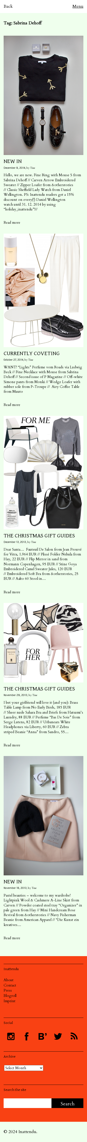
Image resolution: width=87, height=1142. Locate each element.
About (9, 980)
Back (8, 6)
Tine (32, 168)
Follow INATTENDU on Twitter (58, 1036)
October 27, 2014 (13, 359)
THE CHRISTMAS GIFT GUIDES (39, 535)
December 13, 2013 (15, 542)
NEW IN (13, 161)
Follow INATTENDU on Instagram (11, 1036)
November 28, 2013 (15, 695)
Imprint (9, 1001)
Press (8, 990)
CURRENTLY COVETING (32, 353)
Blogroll (10, 995)
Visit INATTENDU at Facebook (26, 1036)
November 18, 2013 (15, 888)
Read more (12, 222)
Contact (10, 985)
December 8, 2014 (14, 167)
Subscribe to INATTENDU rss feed (73, 1036)
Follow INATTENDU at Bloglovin (42, 1036)
